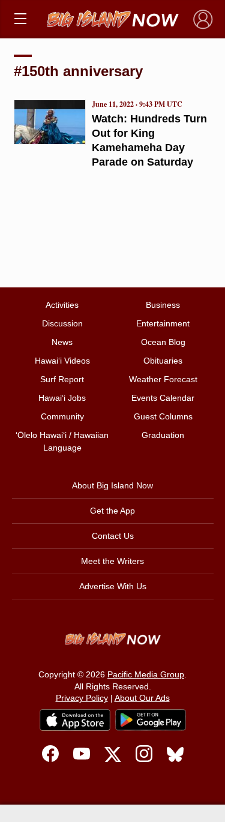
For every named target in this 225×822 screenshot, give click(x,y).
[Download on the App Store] (75, 719)
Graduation (163, 435)
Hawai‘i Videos (62, 360)
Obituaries (162, 360)
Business (163, 305)
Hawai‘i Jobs (62, 398)
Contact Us (113, 536)
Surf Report (62, 379)
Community (62, 416)
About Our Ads (142, 698)
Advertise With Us (112, 586)
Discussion (62, 323)
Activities (62, 305)
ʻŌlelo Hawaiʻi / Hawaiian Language (62, 441)
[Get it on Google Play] (150, 720)
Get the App (112, 510)
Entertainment (163, 323)
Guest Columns (163, 416)
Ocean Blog (163, 342)
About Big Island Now (112, 485)
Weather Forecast (163, 379)
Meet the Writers (112, 561)
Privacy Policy (82, 698)
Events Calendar (162, 398)
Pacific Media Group (145, 674)
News (62, 342)
